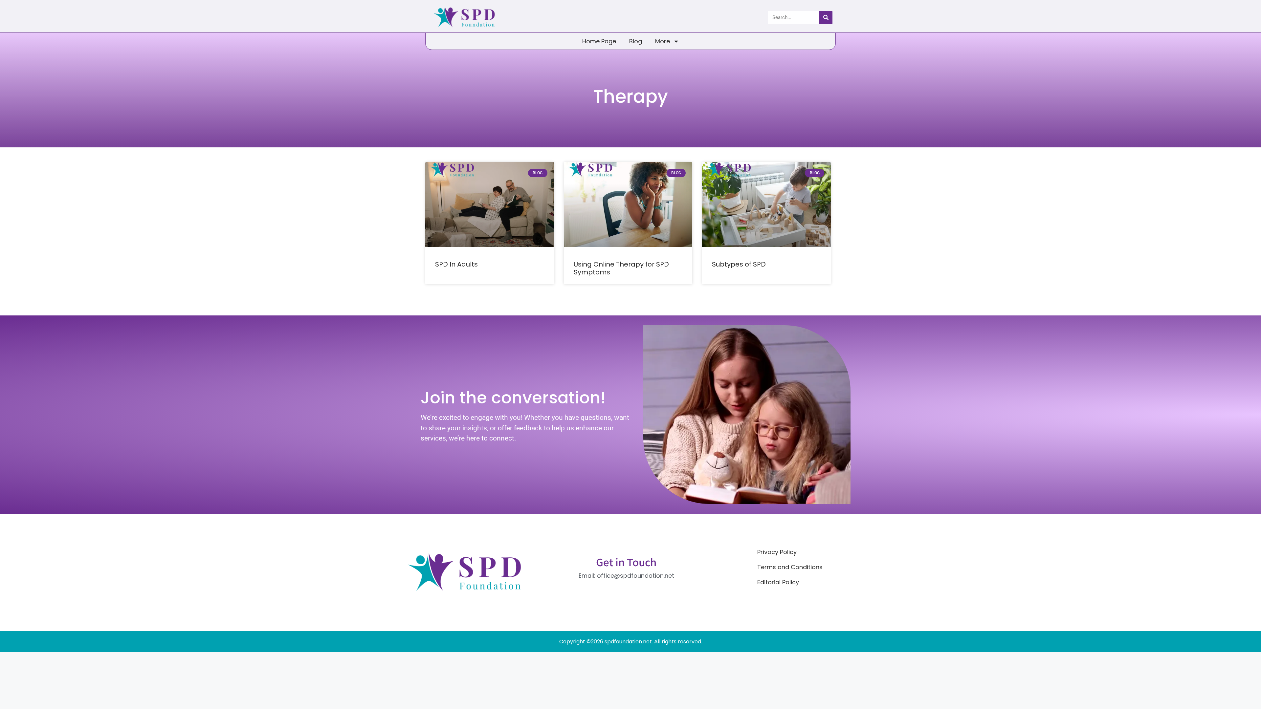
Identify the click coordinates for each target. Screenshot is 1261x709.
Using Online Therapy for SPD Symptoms (621, 268)
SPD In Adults (456, 264)
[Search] (825, 17)
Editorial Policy (778, 582)
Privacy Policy (777, 552)
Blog (635, 41)
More (662, 41)
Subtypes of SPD (739, 264)
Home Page (599, 41)
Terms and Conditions (790, 567)
